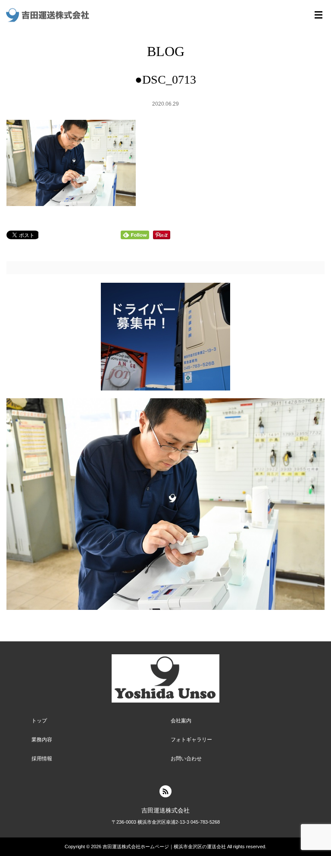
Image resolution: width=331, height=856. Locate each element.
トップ (39, 721)
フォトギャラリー (191, 740)
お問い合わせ (186, 759)
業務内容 (41, 740)
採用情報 (41, 759)
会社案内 (181, 721)
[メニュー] (318, 15)
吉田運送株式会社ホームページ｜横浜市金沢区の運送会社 (164, 846)
